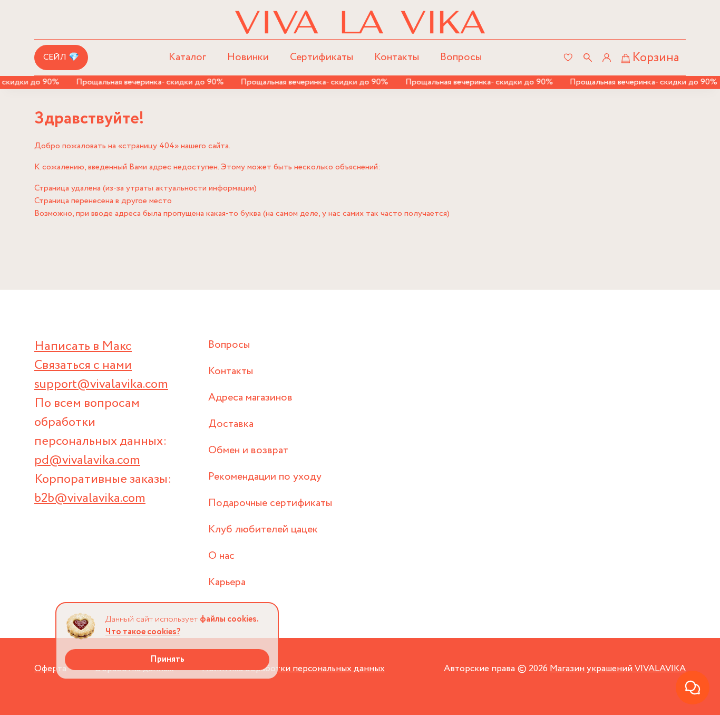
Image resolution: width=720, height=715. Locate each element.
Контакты (396, 57)
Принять (167, 659)
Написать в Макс (83, 346)
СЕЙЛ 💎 (61, 57)
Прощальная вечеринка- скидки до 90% (144, 82)
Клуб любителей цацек (263, 529)
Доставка (231, 424)
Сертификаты (321, 57)
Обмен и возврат (248, 450)
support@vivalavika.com (101, 384)
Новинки (248, 57)
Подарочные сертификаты (270, 503)
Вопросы (461, 57)
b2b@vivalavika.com (89, 498)
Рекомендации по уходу (265, 476)
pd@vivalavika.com (87, 460)
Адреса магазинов (250, 397)
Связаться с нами (83, 365)
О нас (221, 556)
